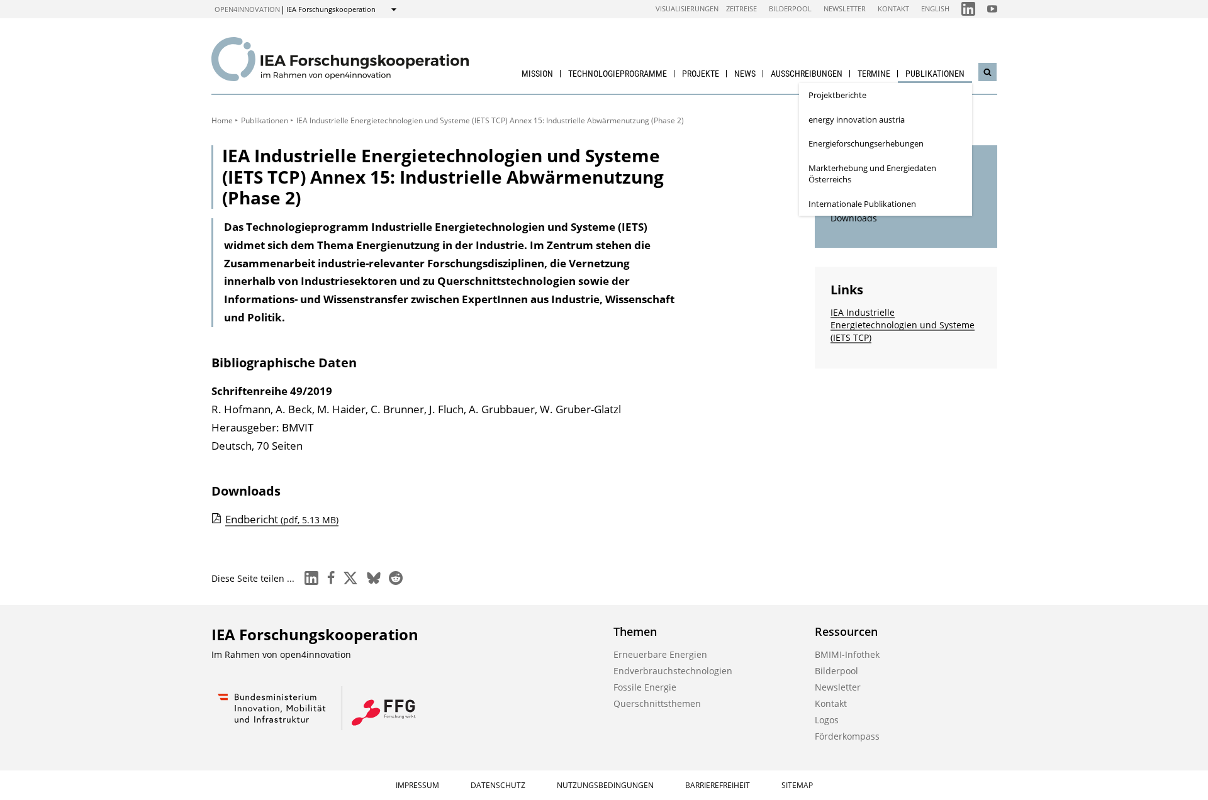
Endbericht (281, 519)
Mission (537, 74)
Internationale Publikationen (862, 203)
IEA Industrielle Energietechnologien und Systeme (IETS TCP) (902, 324)
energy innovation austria (856, 119)
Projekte (700, 74)
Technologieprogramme (617, 74)
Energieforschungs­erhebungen (866, 143)
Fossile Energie (644, 687)
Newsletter (845, 8)
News (745, 74)
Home (222, 120)
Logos (827, 720)
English (935, 8)
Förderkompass (847, 736)
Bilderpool (790, 8)
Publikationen (935, 74)
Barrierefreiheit (717, 785)
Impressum (417, 785)
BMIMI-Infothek (847, 654)
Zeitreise (741, 8)
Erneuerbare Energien (660, 654)
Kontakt (893, 8)
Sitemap (797, 785)
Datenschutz (498, 785)
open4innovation (247, 9)
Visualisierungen (687, 8)
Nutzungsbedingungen (605, 785)
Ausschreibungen (806, 74)
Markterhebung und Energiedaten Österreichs (872, 174)
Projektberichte (837, 95)
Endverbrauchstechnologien (672, 671)
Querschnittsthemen (657, 703)
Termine (874, 74)
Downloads (853, 218)
